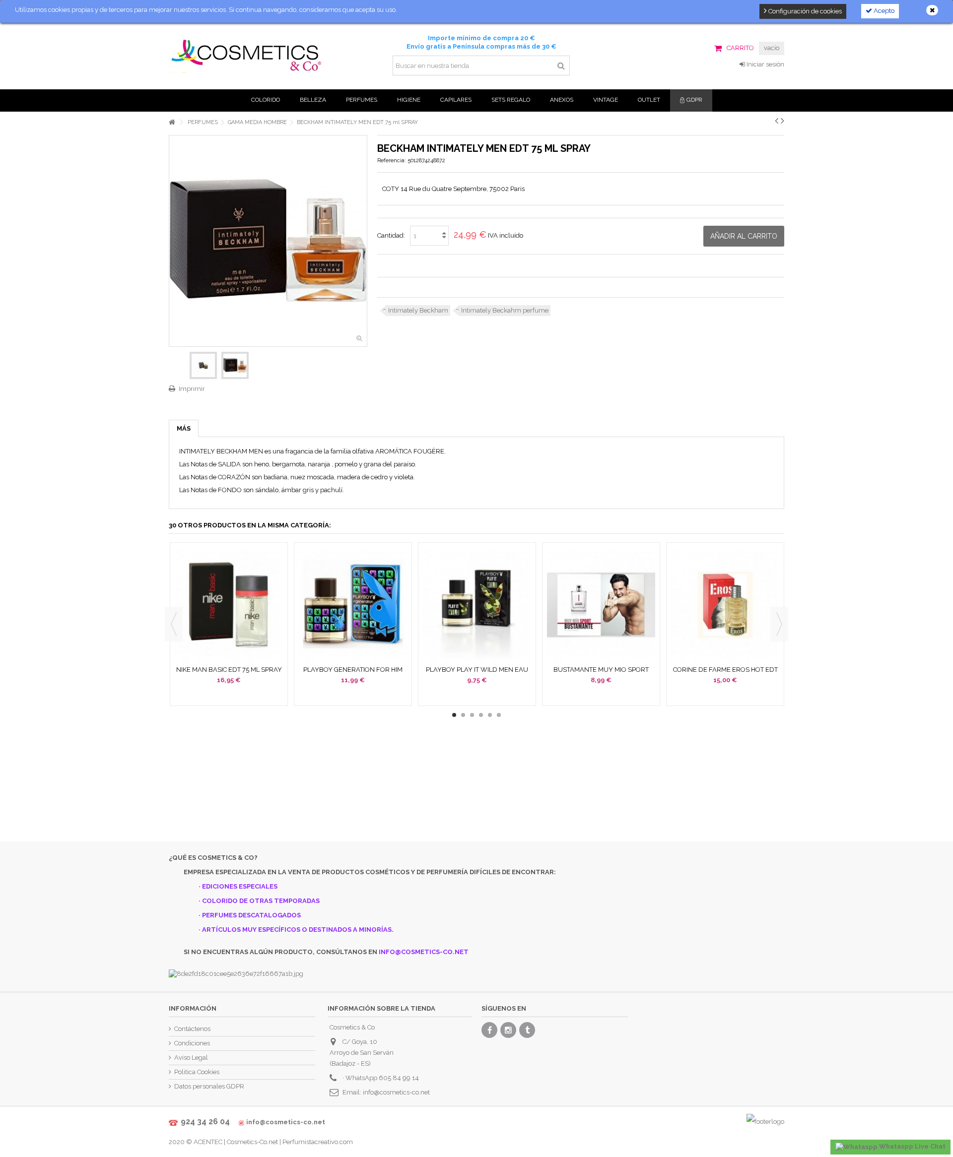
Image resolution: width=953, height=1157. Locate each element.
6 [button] (499, 715)
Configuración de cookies (804, 11)
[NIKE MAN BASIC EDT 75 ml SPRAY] (229, 605)
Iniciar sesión (764, 64)
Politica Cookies (196, 1072)
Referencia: (391, 160)
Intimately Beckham (418, 310)
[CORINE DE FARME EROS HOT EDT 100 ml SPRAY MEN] (725, 605)
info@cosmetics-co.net (396, 1092)
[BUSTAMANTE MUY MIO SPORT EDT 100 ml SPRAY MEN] (601, 605)
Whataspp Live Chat (912, 1146)
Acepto (883, 10)
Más (184, 428)
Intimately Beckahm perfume (504, 310)
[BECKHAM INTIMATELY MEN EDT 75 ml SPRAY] (203, 365)
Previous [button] (174, 624)
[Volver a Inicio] (172, 122)
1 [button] (454, 715)
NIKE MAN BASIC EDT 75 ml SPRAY (229, 669)
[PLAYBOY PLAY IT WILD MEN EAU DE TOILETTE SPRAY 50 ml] (477, 605)
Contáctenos (192, 1028)
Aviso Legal (191, 1057)
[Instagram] (508, 1030)
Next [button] (779, 624)
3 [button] (472, 715)
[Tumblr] (527, 1030)
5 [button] (490, 715)
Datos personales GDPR (209, 1086)
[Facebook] (489, 1030)
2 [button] (463, 715)
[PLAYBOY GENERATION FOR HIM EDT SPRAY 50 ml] (353, 605)
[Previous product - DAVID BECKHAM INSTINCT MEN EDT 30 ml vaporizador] (776, 121)
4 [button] (481, 715)
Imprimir (192, 388)
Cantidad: (391, 235)
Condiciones (192, 1043)
